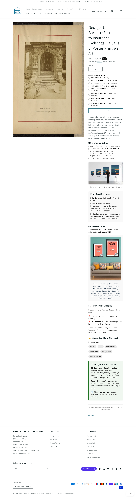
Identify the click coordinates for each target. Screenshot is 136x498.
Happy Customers (92, 450)
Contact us (53, 446)
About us (90, 453)
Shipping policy (69, 493)
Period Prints (20, 493)
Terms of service (59, 493)
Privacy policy (49, 493)
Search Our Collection (94, 457)
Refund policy (40, 493)
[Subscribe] (47, 468)
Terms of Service (55, 443)
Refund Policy (54, 439)
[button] (38, 9)
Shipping (99, 61)
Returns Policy (91, 443)
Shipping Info (91, 446)
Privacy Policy (54, 436)
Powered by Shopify (29, 493)
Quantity (90, 65)
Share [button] (92, 415)
